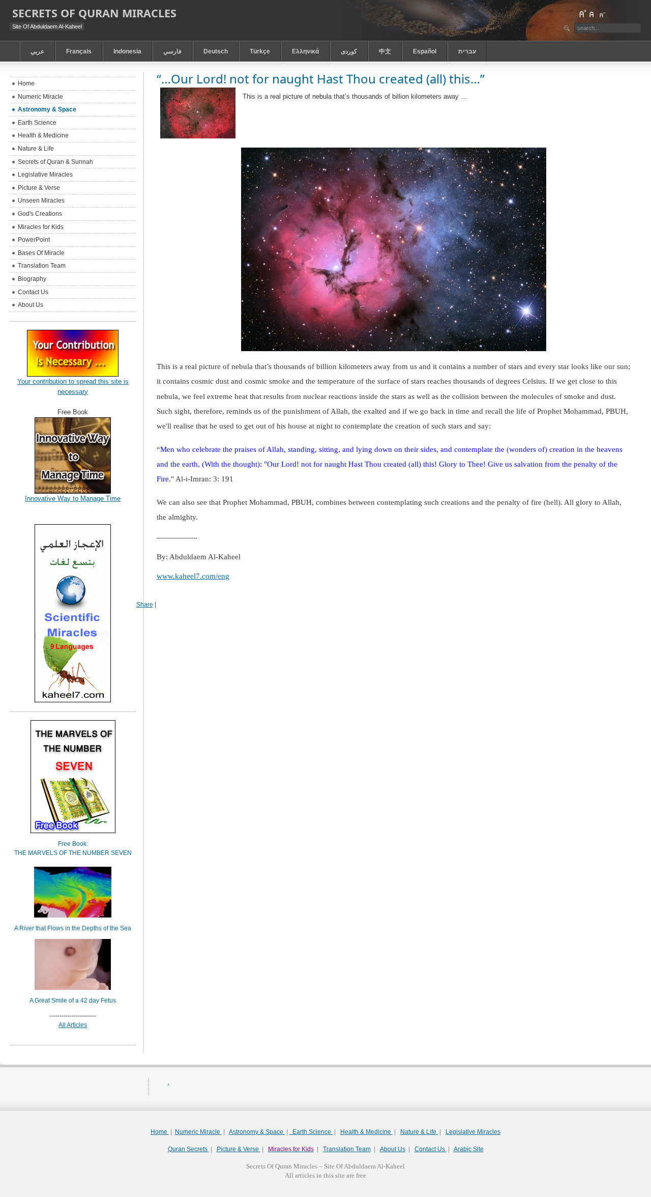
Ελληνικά (305, 51)
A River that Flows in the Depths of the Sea (72, 928)
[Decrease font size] (602, 14)
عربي (37, 51)
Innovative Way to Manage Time (73, 498)
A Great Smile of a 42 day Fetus (72, 1000)
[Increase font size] (582, 14)
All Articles (72, 1025)
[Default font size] (592, 14)
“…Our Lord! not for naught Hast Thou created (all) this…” (321, 78)
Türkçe (260, 51)
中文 (385, 51)
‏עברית (467, 51)
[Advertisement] (325, 1193)
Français (79, 51)
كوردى (349, 51)
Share (144, 604)
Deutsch (215, 51)
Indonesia (127, 51)
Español (424, 51)
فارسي (172, 51)
